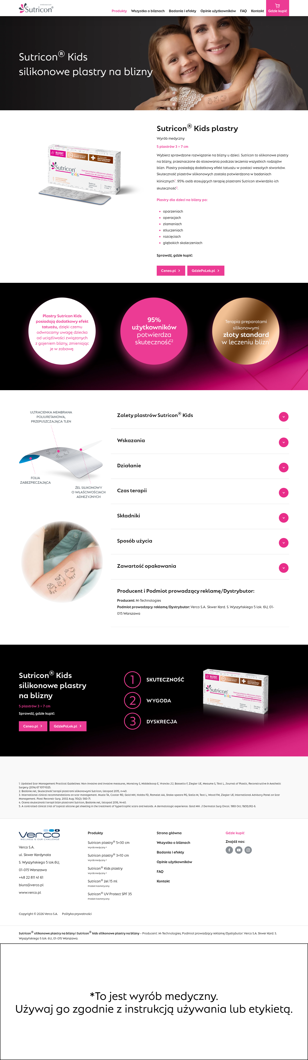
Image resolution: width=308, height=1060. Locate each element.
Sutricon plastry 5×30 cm (108, 842)
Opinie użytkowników (174, 862)
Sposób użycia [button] (134, 540)
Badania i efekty (170, 852)
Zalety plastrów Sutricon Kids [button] (155, 414)
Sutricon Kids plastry (105, 868)
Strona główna (169, 833)
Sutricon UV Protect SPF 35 (110, 894)
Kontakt (163, 881)
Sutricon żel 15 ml (102, 881)
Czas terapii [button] (132, 490)
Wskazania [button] (131, 440)
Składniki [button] (128, 515)
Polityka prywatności (77, 914)
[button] (171, 271)
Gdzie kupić (235, 833)
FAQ (160, 871)
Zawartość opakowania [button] (146, 565)
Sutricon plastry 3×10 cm (108, 855)
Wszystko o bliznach (173, 842)
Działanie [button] (129, 465)
